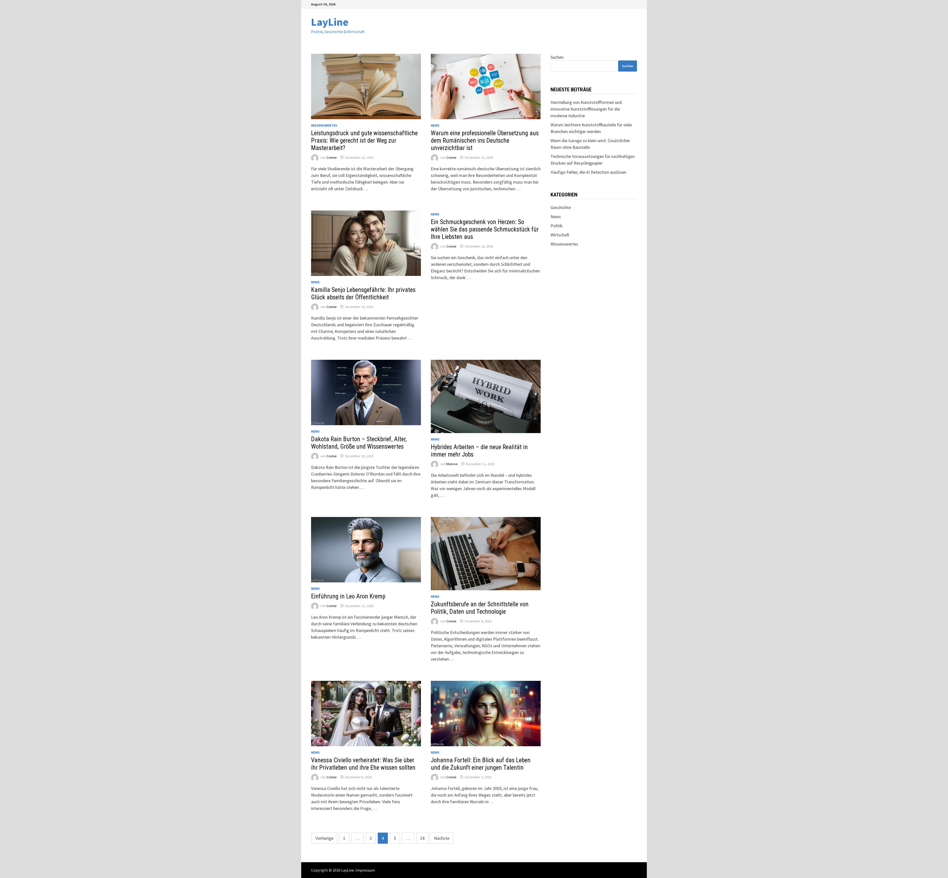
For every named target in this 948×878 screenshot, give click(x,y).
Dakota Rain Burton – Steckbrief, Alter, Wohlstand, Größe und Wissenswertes (359, 443)
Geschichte (561, 207)
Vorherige (324, 838)
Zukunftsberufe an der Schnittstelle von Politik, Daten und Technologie (480, 608)
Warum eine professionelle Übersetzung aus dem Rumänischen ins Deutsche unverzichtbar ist (485, 141)
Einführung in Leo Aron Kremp (348, 596)
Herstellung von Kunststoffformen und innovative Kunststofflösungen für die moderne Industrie (586, 108)
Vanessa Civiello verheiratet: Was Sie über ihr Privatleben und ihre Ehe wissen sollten (363, 764)
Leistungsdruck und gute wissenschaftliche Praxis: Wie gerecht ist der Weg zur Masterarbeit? (364, 141)
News (435, 125)
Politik (557, 226)
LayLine (330, 22)
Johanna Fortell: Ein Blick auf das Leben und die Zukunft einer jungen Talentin (481, 764)
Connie (332, 157)
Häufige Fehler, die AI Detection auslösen (588, 172)
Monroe (452, 464)
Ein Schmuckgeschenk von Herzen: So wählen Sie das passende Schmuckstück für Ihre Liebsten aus (485, 229)
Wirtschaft (560, 235)
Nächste (441, 838)
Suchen (557, 57)
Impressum (365, 870)
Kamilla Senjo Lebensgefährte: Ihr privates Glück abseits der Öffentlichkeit (363, 293)
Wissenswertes (324, 125)
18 (422, 838)
